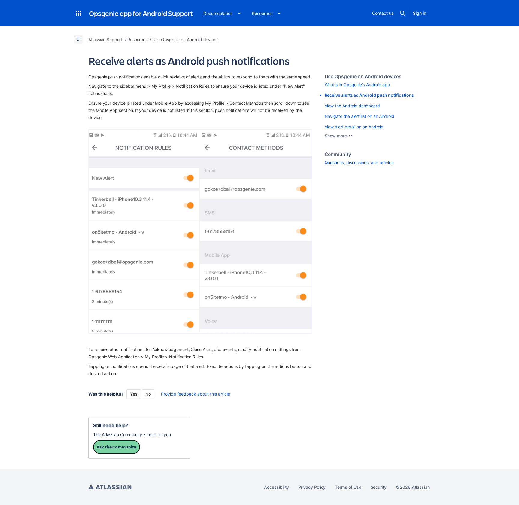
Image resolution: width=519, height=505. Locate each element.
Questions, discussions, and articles (359, 162)
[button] (78, 13)
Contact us (382, 13)
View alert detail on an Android (354, 126)
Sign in (419, 13)
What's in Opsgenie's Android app (357, 84)
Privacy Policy (312, 487)
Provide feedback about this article (195, 393)
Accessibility (276, 487)
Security (379, 487)
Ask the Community (116, 447)
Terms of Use (348, 487)
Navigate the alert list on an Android (359, 116)
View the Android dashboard (352, 105)
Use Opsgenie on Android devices (363, 76)
